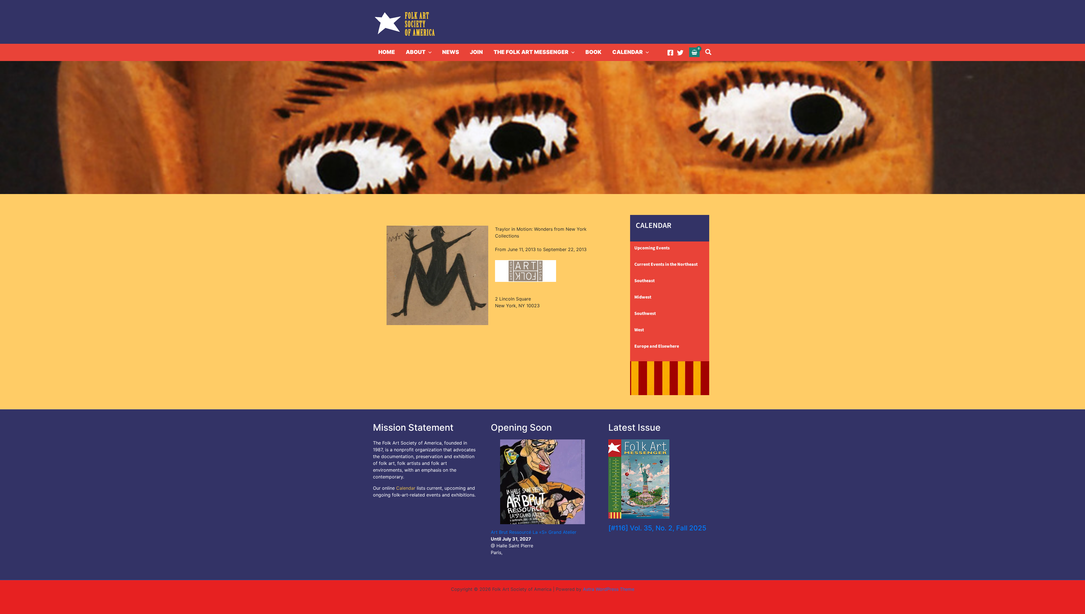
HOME (386, 52)
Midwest (642, 297)
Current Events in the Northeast (666, 264)
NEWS (450, 52)
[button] (428, 52)
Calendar (405, 488)
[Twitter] (680, 52)
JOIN (476, 52)
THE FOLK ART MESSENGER (531, 52)
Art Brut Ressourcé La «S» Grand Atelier (533, 532)
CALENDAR (627, 52)
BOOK (593, 52)
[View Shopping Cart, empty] (694, 52)
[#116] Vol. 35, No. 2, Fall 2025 (657, 528)
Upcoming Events (652, 248)
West (639, 330)
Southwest (645, 313)
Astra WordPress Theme (608, 589)
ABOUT (416, 52)
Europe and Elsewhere (656, 346)
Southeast (644, 281)
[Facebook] (670, 52)
